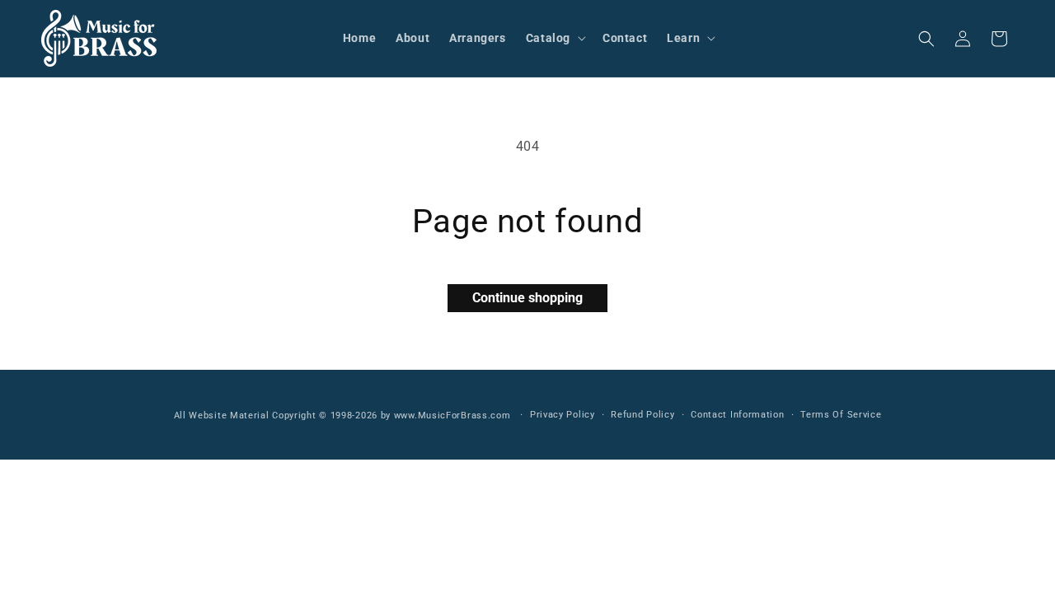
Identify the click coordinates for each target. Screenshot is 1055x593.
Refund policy (642, 414)
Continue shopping (527, 298)
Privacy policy (562, 414)
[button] (554, 37)
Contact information (737, 414)
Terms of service (840, 414)
